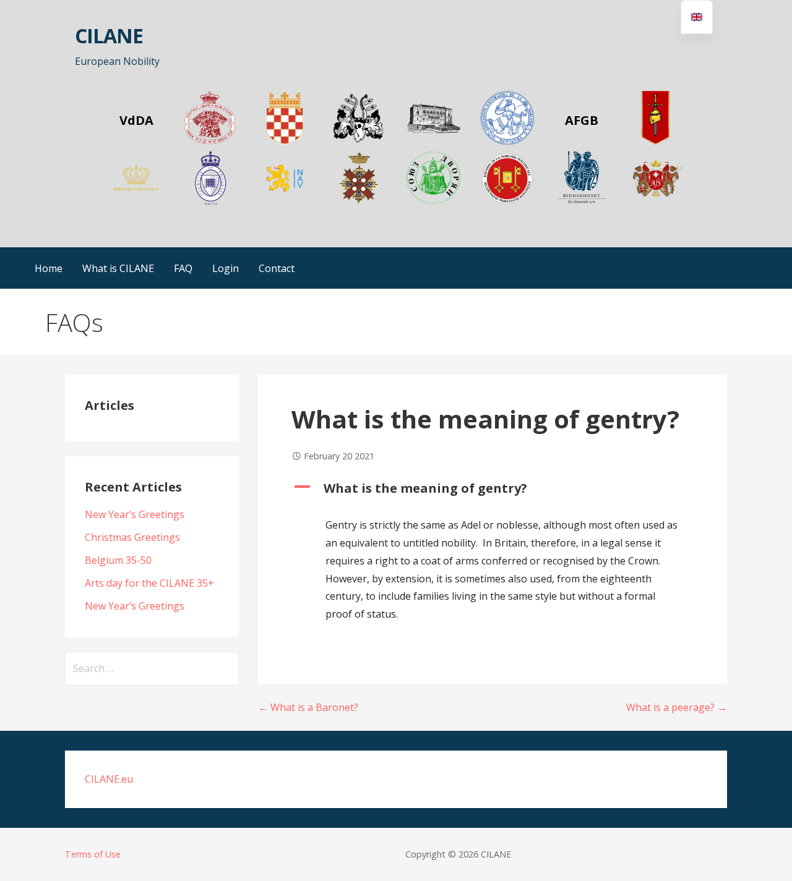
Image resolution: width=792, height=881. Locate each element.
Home (48, 268)
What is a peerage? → (676, 707)
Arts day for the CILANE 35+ (149, 583)
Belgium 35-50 (118, 560)
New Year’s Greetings (134, 514)
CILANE (109, 35)
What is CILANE (118, 268)
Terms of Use (93, 854)
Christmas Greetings (132, 537)
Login (225, 268)
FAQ (183, 268)
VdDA (136, 120)
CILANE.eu (109, 779)
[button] (492, 488)
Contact (277, 268)
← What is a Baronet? (308, 707)
